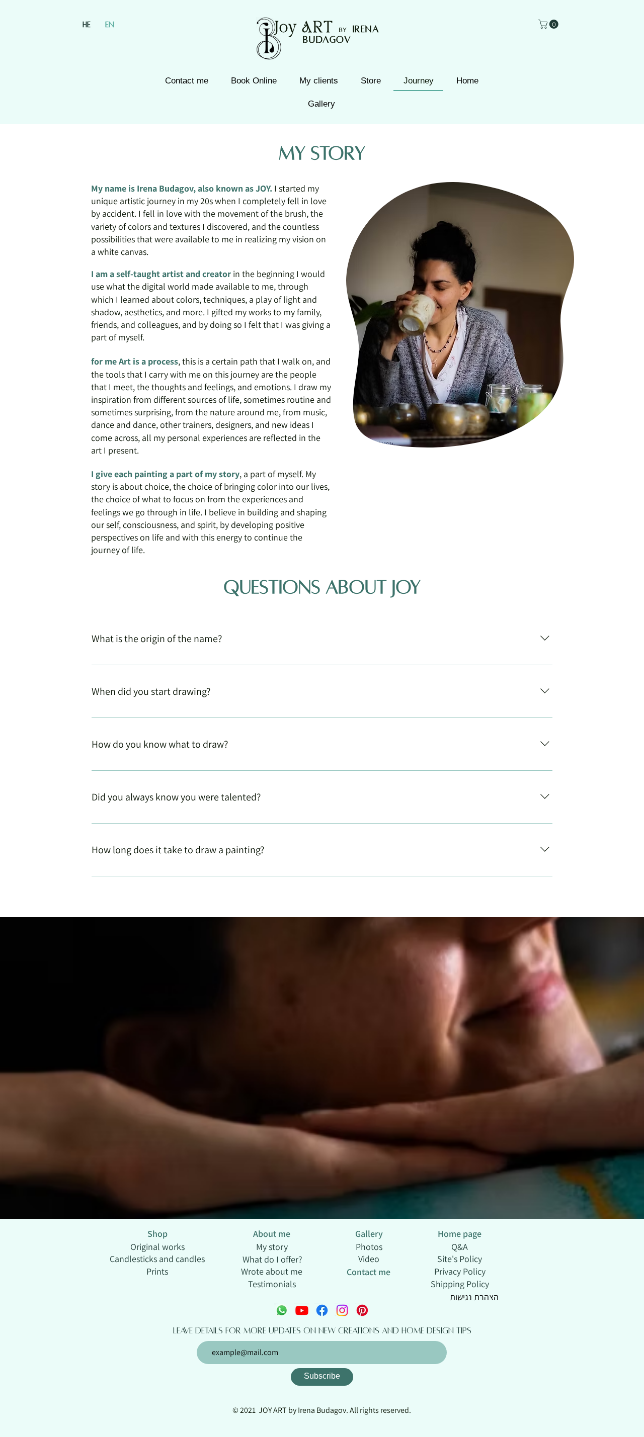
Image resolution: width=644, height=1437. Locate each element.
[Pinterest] (362, 1310)
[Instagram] (342, 1310)
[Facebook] (322, 1310)
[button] (549, 24)
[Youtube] (301, 1310)
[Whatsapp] (281, 1310)
